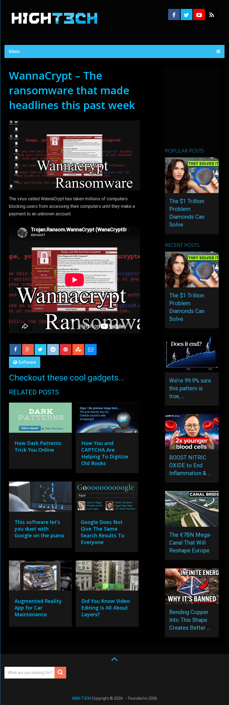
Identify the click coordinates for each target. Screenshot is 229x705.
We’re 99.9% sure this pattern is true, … (190, 388)
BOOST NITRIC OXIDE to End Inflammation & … (190, 465)
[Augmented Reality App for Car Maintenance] (40, 576)
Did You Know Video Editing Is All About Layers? (105, 608)
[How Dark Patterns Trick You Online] (40, 419)
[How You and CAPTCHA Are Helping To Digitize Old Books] (107, 419)
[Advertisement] (197, 110)
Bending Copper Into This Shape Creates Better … (189, 620)
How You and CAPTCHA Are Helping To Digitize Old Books (104, 453)
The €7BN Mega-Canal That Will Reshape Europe (190, 542)
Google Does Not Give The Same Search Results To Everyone (102, 532)
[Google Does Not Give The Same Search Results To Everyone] (106, 498)
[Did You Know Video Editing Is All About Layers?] (107, 576)
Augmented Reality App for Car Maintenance (38, 608)
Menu (14, 51)
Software (27, 362)
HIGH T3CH (81, 698)
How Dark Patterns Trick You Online (38, 446)
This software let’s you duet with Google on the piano (39, 529)
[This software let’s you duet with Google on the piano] (40, 498)
